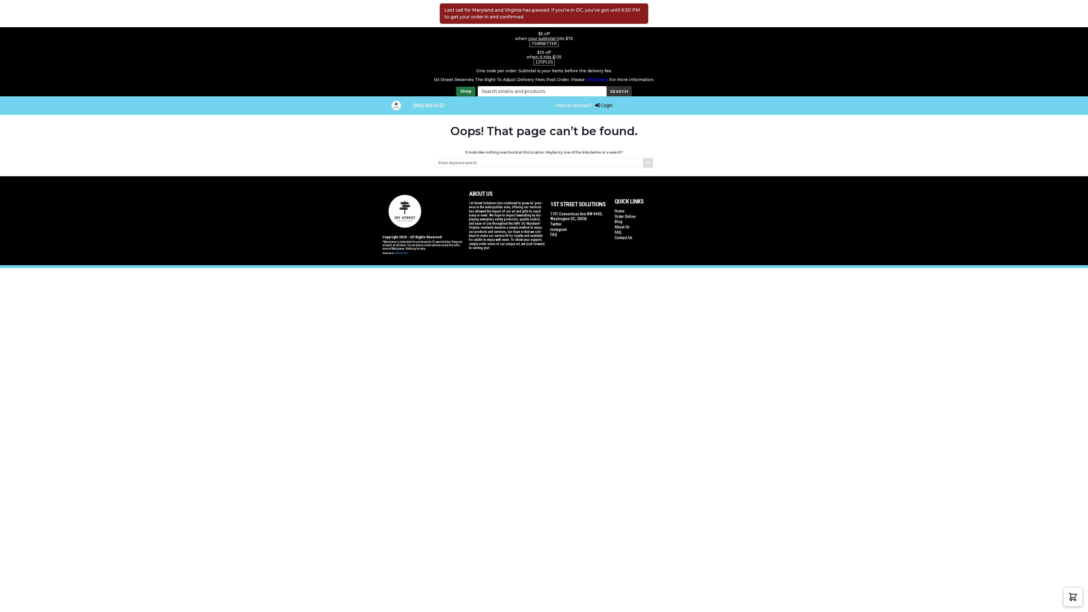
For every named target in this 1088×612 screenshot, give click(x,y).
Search (619, 91)
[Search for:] (537, 162)
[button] (1073, 597)
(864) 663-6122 (429, 105)
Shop (465, 91)
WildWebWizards (401, 253)
